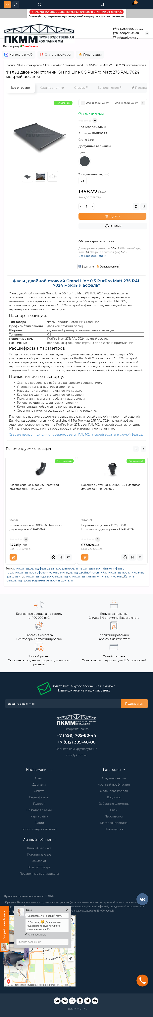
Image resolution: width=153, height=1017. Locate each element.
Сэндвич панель (114, 778)
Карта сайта (39, 816)
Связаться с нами (39, 810)
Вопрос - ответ (110, 88)
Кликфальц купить (82, 576)
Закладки (39, 861)
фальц (34, 568)
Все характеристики (92, 255)
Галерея (39, 804)
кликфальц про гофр (27, 572)
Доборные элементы (114, 804)
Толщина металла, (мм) (93, 174)
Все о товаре (20, 88)
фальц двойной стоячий (86, 572)
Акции (39, 823)
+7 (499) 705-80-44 (129, 29)
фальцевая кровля (53, 568)
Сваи (114, 810)
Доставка (39, 784)
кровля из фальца (80, 568)
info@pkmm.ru (127, 37)
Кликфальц (59, 576)
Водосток (114, 797)
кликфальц (21, 568)
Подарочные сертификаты (39, 873)
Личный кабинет (39, 848)
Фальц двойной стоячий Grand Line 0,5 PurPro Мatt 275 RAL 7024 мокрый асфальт (76, 283)
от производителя (59, 580)
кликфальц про (116, 572)
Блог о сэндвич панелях (39, 829)
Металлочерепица (114, 823)
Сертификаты (39, 797)
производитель (34, 580)
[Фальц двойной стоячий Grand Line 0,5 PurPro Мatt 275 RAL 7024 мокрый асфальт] (40, 133)
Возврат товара (39, 867)
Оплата (39, 791)
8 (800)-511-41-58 (127, 33)
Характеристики (52, 88)
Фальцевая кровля (114, 791)
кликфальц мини (55, 572)
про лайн (101, 568)
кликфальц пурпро (37, 576)
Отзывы (81, 88)
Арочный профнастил (114, 784)
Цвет (81, 152)
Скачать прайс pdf (58, 54)
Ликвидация (92, 54)
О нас (39, 778)
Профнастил (114, 816)
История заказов (39, 854)
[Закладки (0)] (102, 4)
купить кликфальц (109, 576)
